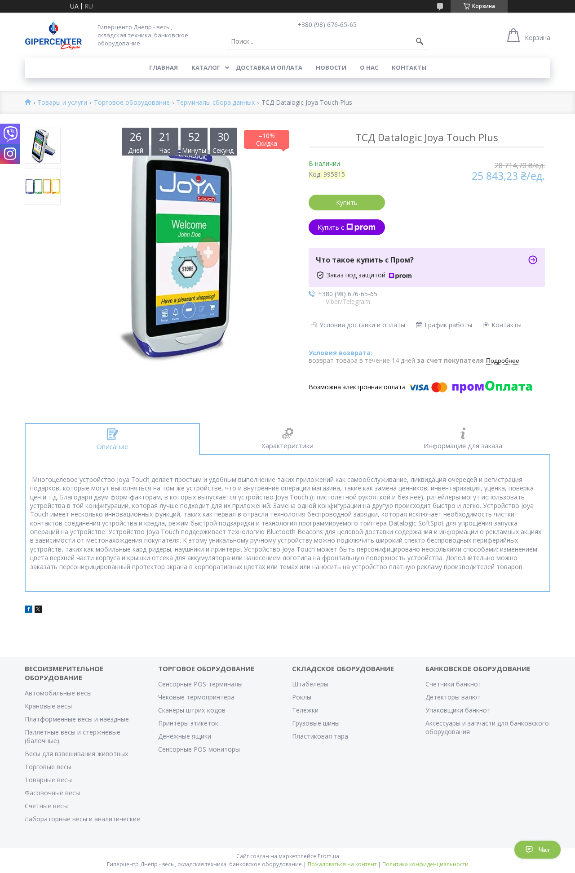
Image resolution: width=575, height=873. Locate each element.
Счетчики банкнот (453, 684)
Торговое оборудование (132, 103)
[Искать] (419, 41)
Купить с (331, 227)
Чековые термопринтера (196, 697)
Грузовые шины (316, 723)
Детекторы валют (453, 697)
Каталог (206, 67)
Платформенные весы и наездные (77, 719)
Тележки (305, 710)
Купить (347, 202)
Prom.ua (328, 856)
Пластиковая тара (320, 736)
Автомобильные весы (58, 693)
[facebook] (28, 610)
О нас (369, 67)
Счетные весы (46, 806)
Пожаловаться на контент (342, 864)
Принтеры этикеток (188, 723)
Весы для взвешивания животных (76, 753)
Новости (331, 67)
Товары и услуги (62, 103)
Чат (544, 849)
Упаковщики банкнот (458, 710)
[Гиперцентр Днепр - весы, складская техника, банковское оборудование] (53, 34)
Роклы (301, 697)
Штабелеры (310, 684)
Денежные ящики (184, 736)
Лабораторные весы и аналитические (82, 819)
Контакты (409, 67)
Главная (163, 67)
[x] (38, 610)
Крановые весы (48, 706)
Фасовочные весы (52, 792)
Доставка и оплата (269, 67)
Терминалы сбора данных (215, 103)
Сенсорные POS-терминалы (200, 684)
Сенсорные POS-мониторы (199, 749)
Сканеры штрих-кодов (192, 710)
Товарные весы (48, 779)
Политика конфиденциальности (425, 864)
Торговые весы (48, 766)
